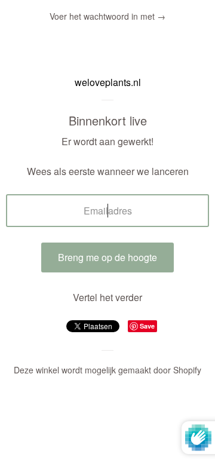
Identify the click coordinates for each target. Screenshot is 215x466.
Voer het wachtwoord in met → (107, 16)
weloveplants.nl (108, 82)
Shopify (187, 370)
